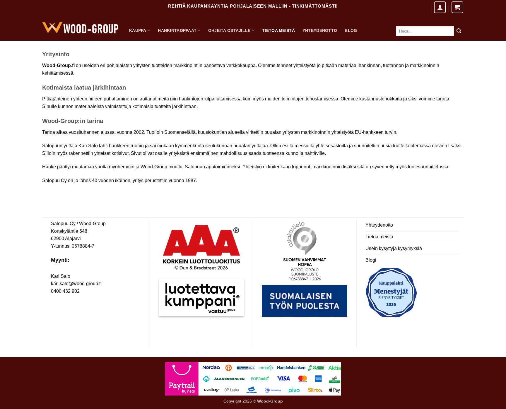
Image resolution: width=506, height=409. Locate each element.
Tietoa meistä (278, 30)
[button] (457, 7)
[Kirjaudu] (440, 7)
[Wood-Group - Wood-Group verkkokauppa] (80, 27)
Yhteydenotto (319, 30)
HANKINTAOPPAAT (177, 30)
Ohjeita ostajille (229, 30)
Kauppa (137, 30)
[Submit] (459, 31)
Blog (351, 30)
